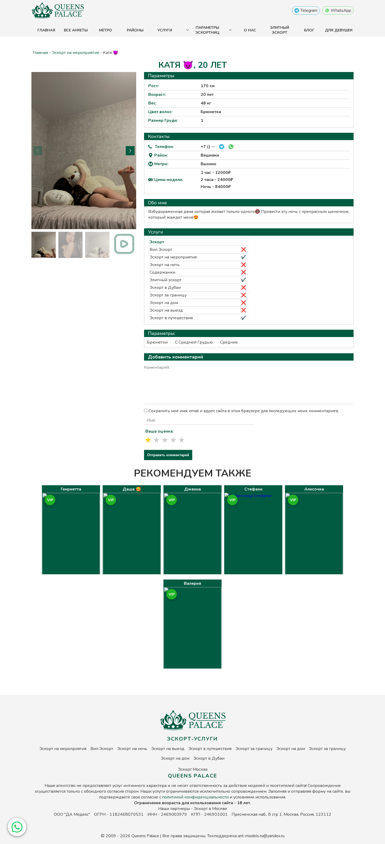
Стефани (253, 489)
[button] (17, 827)
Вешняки (210, 155)
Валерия (192, 583)
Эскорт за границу (168, 295)
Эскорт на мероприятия (75, 53)
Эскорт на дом (164, 303)
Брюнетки (157, 342)
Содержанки (162, 272)
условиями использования (259, 797)
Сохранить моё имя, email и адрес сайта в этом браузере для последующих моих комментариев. (243, 411)
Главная (46, 30)
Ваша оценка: (159, 431)
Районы (135, 30)
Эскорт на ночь (165, 265)
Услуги (164, 30)
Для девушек (339, 30)
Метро (105, 30)
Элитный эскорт (279, 30)
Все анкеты (76, 30)
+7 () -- (208, 147)
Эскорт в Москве (210, 809)
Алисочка (314, 489)
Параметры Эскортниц (207, 30)
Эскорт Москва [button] (192, 769)
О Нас (250, 30)
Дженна (192, 489)
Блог (309, 30)
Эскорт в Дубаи (165, 287)
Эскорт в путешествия (171, 318)
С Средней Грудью (194, 342)
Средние (229, 342)
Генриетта (71, 489)
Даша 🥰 (132, 489)
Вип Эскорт (161, 249)
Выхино (208, 164)
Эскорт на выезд (166, 310)
